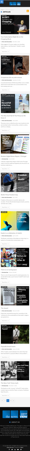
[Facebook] (9, 449)
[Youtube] (18, 449)
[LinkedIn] (15, 449)
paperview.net (10, 447)
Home (2, 9)
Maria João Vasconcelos (7, 41)
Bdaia (22, 447)
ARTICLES (4, 15)
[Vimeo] (21, 449)
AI (2, 248)
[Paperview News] (15, 2)
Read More (4, 51)
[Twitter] (12, 449)
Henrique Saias (5, 158)
